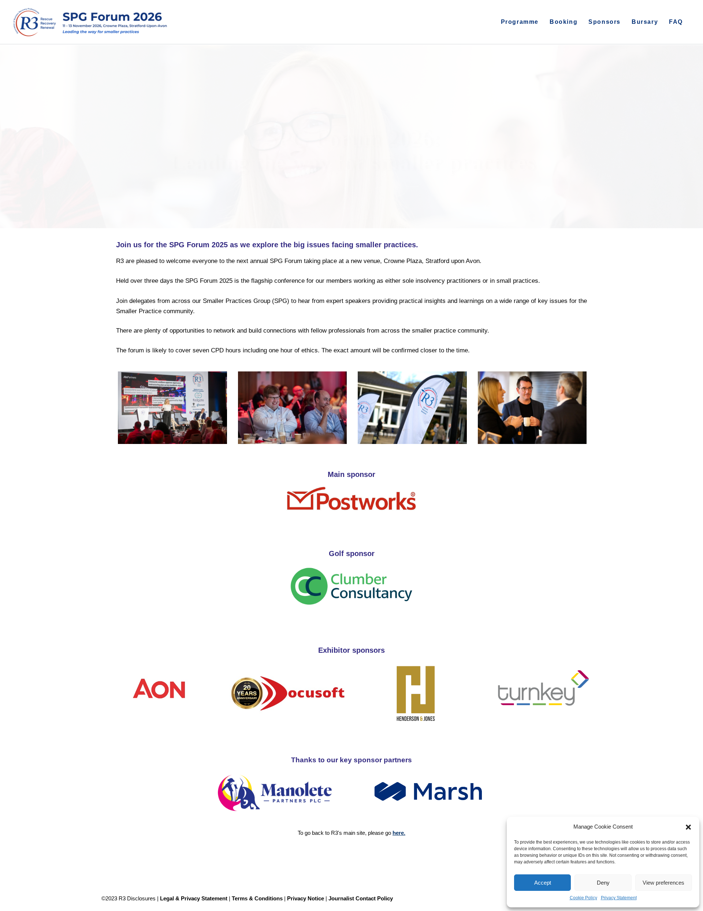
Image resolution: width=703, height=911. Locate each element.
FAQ (676, 22)
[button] (688, 827)
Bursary (645, 22)
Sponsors (604, 22)
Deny (603, 882)
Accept (542, 882)
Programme (520, 22)
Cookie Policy (583, 897)
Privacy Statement (619, 897)
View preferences (663, 882)
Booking (563, 22)
